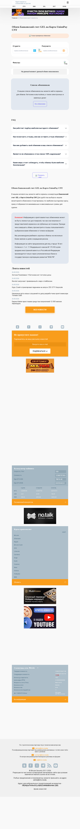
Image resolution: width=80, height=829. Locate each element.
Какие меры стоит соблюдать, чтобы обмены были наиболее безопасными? (38, 164)
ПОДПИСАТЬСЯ (39, 351)
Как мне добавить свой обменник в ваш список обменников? (38, 145)
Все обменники (40, 104)
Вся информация (20, 699)
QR (56, 785)
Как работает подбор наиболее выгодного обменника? (36, 128)
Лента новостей (21, 268)
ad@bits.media (42, 760)
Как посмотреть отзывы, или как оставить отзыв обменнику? (38, 137)
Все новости (40, 310)
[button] (35, 50)
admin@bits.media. (40, 780)
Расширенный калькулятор (23, 502)
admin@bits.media (41, 748)
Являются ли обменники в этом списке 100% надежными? (37, 154)
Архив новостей (40, 789)
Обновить (17, 582)
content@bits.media (42, 755)
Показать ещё (41, 176)
